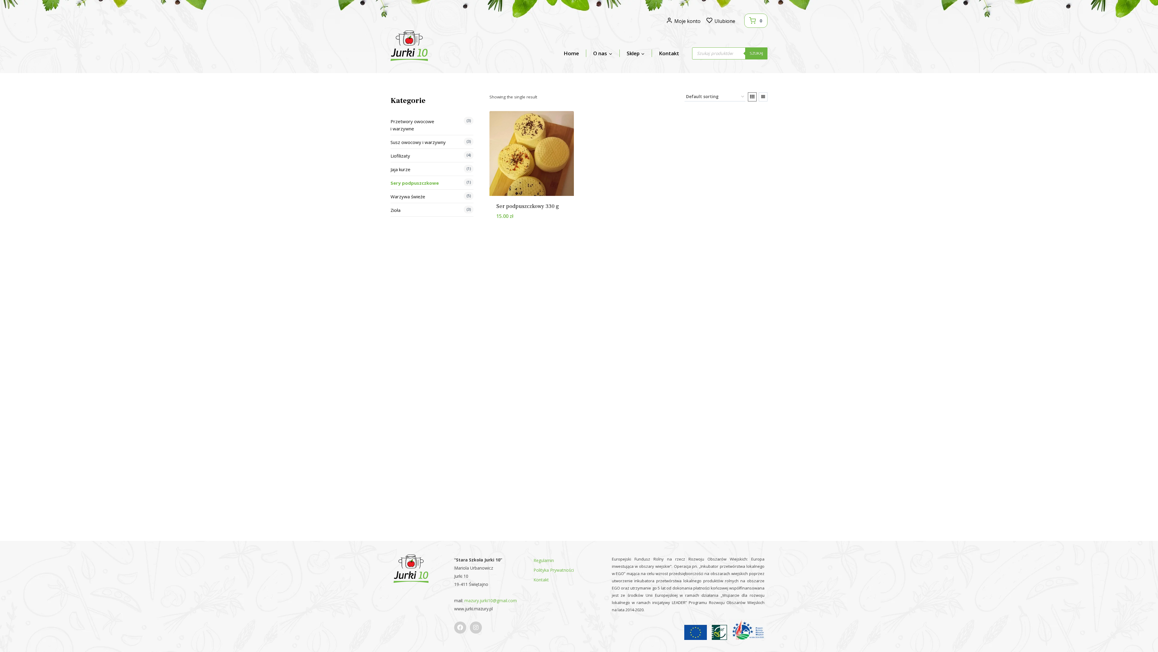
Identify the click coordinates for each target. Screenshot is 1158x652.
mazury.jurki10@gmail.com (490, 600)
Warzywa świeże (408, 196)
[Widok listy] (763, 96)
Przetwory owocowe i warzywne (412, 125)
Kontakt (669, 53)
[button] (545, 225)
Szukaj (756, 53)
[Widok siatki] (752, 96)
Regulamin (543, 560)
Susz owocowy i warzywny (418, 142)
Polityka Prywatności (553, 570)
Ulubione (724, 21)
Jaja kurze (400, 169)
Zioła (395, 210)
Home (571, 53)
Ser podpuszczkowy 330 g (527, 206)
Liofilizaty (400, 156)
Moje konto (687, 21)
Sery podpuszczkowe (415, 183)
